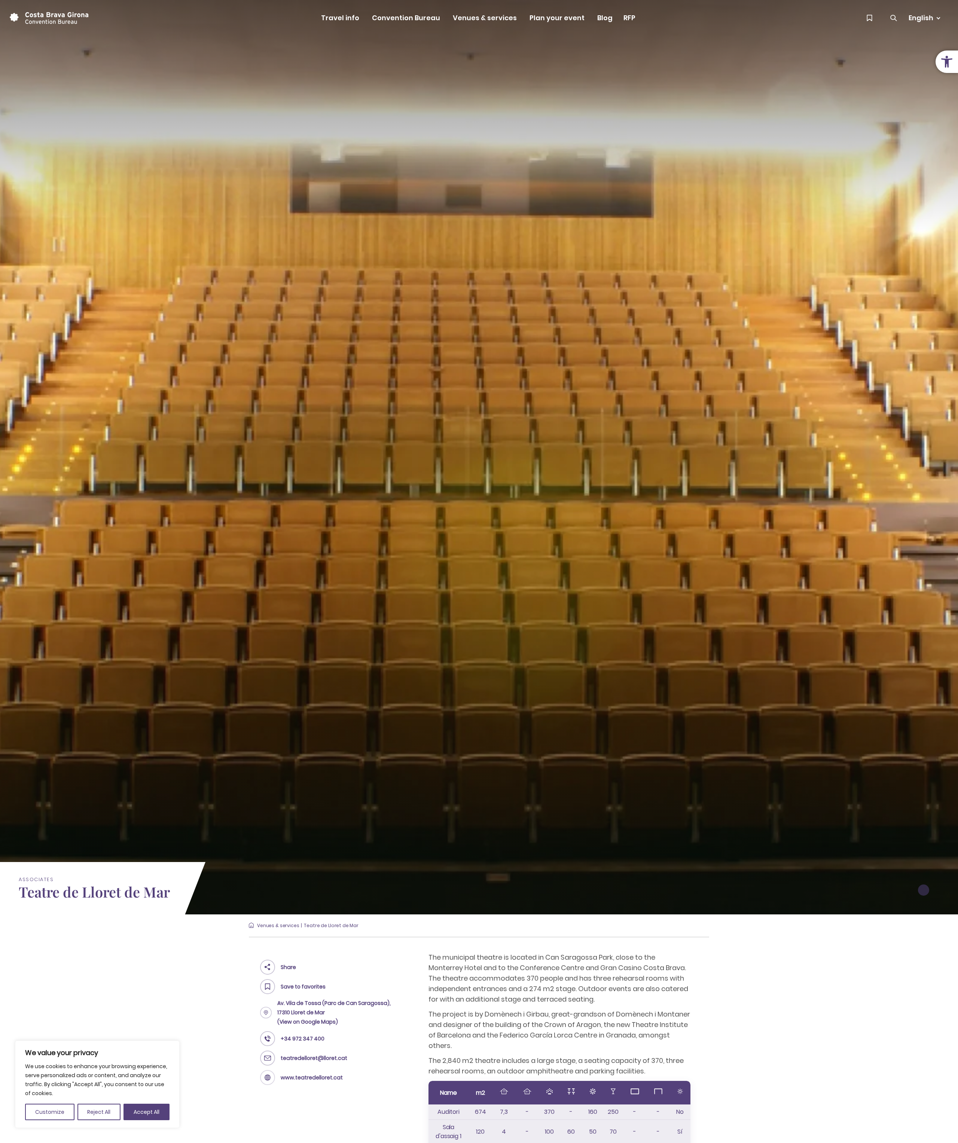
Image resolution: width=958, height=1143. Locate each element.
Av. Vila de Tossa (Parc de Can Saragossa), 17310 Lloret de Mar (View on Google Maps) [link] (334, 1012)
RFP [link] (629, 17)
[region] (97, 1084)
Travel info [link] (340, 17)
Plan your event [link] (557, 17)
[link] (947, 62)
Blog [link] (605, 17)
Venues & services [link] (485, 17)
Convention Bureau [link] (406, 17)
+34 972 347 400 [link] (302, 1038)
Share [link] (288, 967)
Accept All (146, 1112)
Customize (49, 1112)
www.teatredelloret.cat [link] (312, 1077)
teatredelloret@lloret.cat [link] (314, 1058)
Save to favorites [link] (303, 986)
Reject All (98, 1112)
